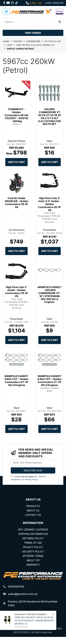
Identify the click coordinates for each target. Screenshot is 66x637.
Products (33, 506)
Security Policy (33, 551)
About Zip (33, 560)
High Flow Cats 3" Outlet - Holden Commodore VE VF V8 (16, 291)
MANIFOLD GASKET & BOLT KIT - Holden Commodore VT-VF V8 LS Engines (17, 380)
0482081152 (16, 586)
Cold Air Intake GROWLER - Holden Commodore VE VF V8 (16, 202)
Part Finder (33, 32)
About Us (33, 510)
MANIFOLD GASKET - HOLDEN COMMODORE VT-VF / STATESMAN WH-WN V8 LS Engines (49, 294)
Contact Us (33, 514)
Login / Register (54, 3)
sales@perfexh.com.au (22, 594)
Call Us (36, 3)
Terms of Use (33, 542)
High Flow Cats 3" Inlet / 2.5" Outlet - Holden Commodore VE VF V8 (49, 204)
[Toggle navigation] (6, 12)
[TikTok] (16, 2)
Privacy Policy (31, 479)
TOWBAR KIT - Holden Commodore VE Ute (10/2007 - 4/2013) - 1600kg (16, 115)
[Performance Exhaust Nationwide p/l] (27, 11)
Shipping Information (33, 533)
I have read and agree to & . (28, 478)
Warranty (33, 564)
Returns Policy (33, 538)
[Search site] (59, 22)
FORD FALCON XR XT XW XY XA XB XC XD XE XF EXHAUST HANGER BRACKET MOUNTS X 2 (34, 620)
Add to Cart (16, 161)
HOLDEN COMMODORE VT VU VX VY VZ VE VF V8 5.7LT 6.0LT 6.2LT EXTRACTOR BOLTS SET (49, 116)
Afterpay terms (33, 555)
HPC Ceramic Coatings (33, 529)
